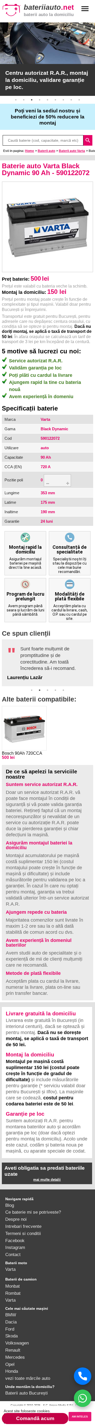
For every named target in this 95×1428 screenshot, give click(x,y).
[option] (47, 59)
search (88, 140)
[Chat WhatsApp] (82, 1398)
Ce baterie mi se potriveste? (33, 1212)
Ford (9, 1329)
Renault (12, 1350)
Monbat (12, 1286)
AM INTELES (80, 1416)
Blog (9, 1205)
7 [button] (63, 99)
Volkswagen (17, 1343)
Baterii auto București (26, 1393)
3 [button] (31, 99)
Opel (10, 1364)
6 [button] (55, 99)
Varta (10, 1269)
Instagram (15, 1247)
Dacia (11, 1322)
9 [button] (79, 99)
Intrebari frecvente (23, 1226)
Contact (13, 1254)
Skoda (11, 1335)
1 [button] (15, 99)
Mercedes (15, 1357)
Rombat (13, 1293)
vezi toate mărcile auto (27, 1378)
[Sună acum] (82, 1376)
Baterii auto (46, 151)
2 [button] (23, 99)
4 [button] (39, 99)
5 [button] (47, 99)
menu (85, 8)
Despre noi (16, 1219)
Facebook (15, 1240)
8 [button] (71, 99)
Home (29, 151)
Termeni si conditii (23, 1233)
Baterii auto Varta (72, 151)
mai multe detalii (47, 1180)
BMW (10, 1314)
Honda (11, 1371)
